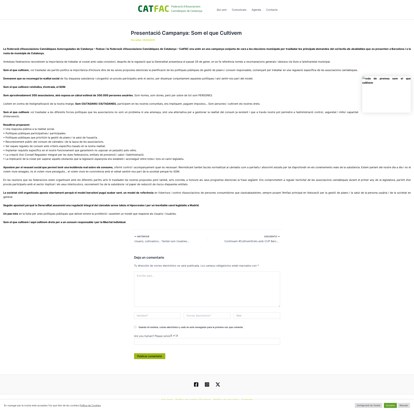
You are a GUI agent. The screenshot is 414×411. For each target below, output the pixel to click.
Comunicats (239, 9)
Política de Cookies (90, 405)
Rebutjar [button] (404, 405)
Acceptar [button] (390, 405)
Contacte (272, 9)
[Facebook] (196, 384)
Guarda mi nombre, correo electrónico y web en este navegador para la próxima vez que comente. (191, 327)
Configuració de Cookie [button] (368, 405)
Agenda (256, 9)
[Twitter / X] (217, 384)
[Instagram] (207, 384)
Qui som (222, 9)
